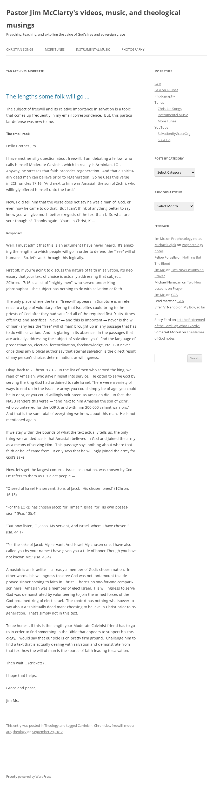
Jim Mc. (160, 238)
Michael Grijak (165, 244)
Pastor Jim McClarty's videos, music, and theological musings (93, 19)
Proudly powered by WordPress (28, 776)
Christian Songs (20, 49)
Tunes (159, 102)
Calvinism (85, 725)
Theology (51, 725)
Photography (133, 49)
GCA (158, 83)
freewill (117, 725)
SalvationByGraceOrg (174, 133)
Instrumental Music (93, 49)
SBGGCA (164, 139)
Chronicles (102, 725)
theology (19, 731)
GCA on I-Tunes (166, 90)
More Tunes (55, 49)
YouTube (161, 127)
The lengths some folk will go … (47, 96)
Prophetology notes (186, 238)
